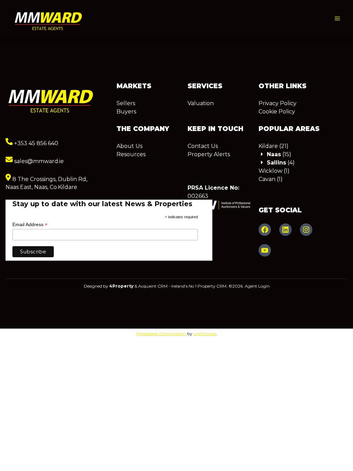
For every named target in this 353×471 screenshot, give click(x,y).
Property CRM (212, 286)
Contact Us (203, 146)
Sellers (126, 103)
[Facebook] (265, 229)
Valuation (201, 103)
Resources (131, 154)
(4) (281, 162)
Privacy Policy (277, 103)
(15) (279, 154)
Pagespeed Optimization (161, 333)
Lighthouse (204, 333)
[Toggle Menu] (337, 19)
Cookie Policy (277, 111)
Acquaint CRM (153, 286)
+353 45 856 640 (35, 143)
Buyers (126, 111)
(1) (274, 171)
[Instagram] (306, 229)
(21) (274, 146)
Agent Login (257, 286)
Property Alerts (209, 154)
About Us (129, 146)
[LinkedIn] (285, 229)
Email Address (30, 224)
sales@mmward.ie (38, 161)
